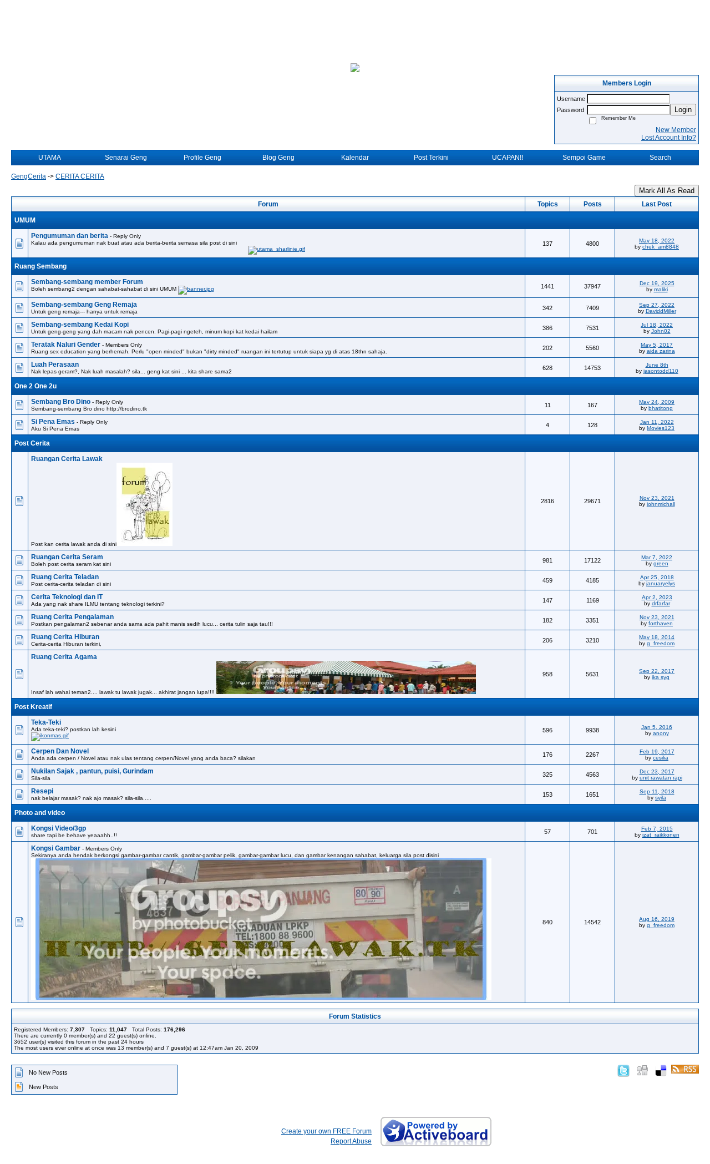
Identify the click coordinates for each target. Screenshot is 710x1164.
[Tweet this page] (623, 1068)
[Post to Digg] (642, 1068)
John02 (661, 331)
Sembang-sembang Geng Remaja (84, 304)
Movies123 (660, 428)
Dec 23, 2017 (657, 771)
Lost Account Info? (668, 137)
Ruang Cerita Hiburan (65, 637)
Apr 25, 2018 (657, 577)
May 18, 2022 (656, 240)
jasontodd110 (660, 371)
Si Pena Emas (54, 422)
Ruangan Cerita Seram (67, 557)
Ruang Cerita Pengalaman (72, 617)
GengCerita (28, 176)
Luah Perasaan (55, 364)
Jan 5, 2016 (656, 727)
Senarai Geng (126, 157)
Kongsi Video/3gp (58, 828)
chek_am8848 (660, 247)
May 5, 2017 (657, 345)
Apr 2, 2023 (657, 597)
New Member (676, 130)
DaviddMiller (661, 311)
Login (683, 109)
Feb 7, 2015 (657, 829)
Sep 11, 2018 (657, 791)
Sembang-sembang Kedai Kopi (80, 324)
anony (661, 733)
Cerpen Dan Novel (60, 751)
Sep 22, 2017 (656, 671)
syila (660, 797)
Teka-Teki (46, 722)
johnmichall (661, 504)
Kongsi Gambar (56, 848)
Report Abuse (351, 1141)
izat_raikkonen (660, 835)
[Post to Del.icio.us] (661, 1068)
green (660, 563)
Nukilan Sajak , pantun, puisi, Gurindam (92, 771)
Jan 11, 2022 (657, 422)
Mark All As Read (666, 190)
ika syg (661, 677)
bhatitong (660, 408)
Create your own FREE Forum (326, 1131)
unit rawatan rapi (661, 778)
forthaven (660, 623)
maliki (661, 289)
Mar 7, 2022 (656, 557)
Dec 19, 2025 (657, 283)
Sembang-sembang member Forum (87, 282)
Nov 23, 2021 (657, 498)
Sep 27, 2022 (656, 305)
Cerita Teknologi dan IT (67, 597)
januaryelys (660, 583)
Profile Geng (202, 157)
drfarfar (661, 603)
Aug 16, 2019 (656, 919)
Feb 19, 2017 (657, 751)
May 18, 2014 (656, 637)
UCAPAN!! (507, 157)
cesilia (660, 758)
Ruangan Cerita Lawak (67, 459)
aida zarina (661, 351)
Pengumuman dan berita (70, 236)
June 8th (657, 365)
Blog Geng (278, 157)
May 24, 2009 (656, 402)
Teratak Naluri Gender (66, 344)
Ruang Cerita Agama (64, 657)
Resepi (42, 791)
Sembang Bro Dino (61, 402)
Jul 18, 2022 (657, 325)
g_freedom (660, 643)
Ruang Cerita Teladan (65, 577)
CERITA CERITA (79, 176)
